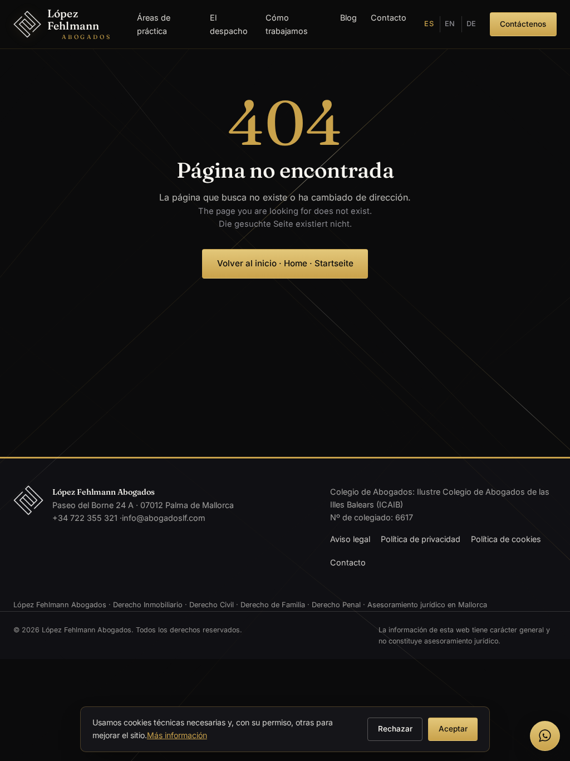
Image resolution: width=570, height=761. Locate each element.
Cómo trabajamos (287, 24)
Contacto (388, 17)
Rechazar (395, 728)
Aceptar (453, 728)
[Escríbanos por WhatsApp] (545, 736)
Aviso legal (350, 539)
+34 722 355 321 (84, 518)
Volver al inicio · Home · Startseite (285, 263)
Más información (177, 735)
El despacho (229, 24)
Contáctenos (523, 23)
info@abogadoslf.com (163, 518)
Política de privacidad (420, 539)
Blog (348, 17)
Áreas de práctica (153, 24)
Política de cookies (506, 539)
